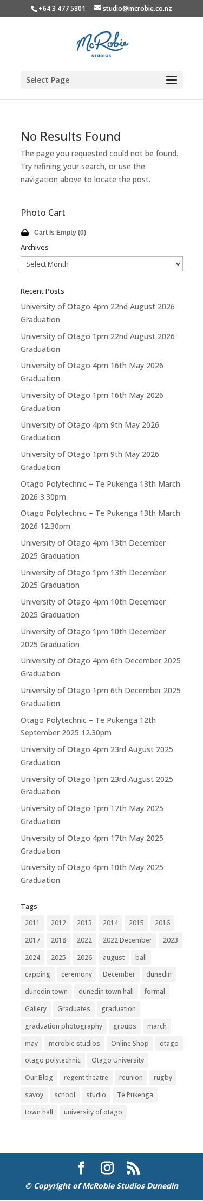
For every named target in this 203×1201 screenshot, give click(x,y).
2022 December (127, 940)
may (31, 1043)
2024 (32, 957)
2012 (58, 922)
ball (141, 957)
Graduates (73, 1008)
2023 (170, 940)
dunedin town (46, 991)
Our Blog (39, 1077)
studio (96, 1094)
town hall (39, 1112)
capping (37, 974)
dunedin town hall (106, 991)
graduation (118, 1008)
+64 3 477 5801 (62, 8)
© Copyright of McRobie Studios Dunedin (101, 1185)
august (114, 957)
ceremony (76, 974)
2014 (110, 922)
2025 (58, 957)
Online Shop (130, 1043)
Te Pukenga (135, 1094)
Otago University (117, 1060)
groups (124, 1026)
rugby (163, 1077)
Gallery (36, 1008)
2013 (84, 922)
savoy (34, 1094)
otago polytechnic (53, 1060)
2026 (84, 957)
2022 (84, 940)
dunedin (159, 974)
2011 (32, 922)
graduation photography (63, 1026)
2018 (58, 940)
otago (169, 1043)
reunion (131, 1077)
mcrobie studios (74, 1043)
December (119, 974)
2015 (136, 922)
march (157, 1026)
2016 (162, 922)
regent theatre (86, 1077)
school (64, 1094)
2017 (32, 940)
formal (155, 991)
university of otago (93, 1112)
